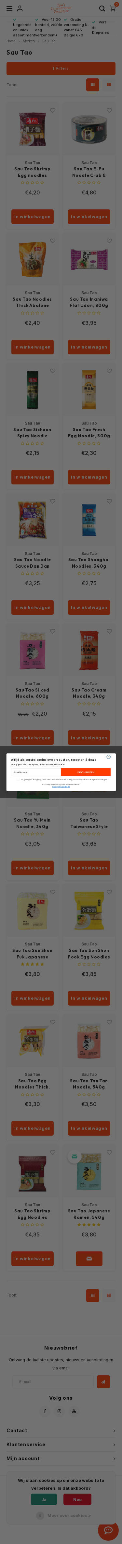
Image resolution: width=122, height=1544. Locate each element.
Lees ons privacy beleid (61, 787)
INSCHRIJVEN (85, 772)
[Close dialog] (108, 757)
